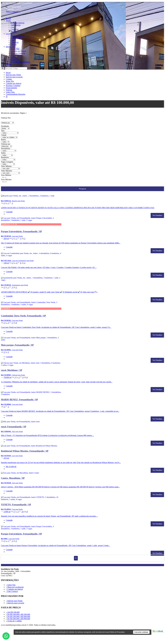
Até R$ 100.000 (13, 612)
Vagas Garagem (7, 162)
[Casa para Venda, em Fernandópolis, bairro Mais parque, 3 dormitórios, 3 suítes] (31, 340)
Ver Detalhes (157, 215)
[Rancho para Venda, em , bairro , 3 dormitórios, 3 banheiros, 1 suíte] (31, 196)
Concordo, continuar (141, 632)
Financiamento (16, 55)
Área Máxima (6, 179)
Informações (10, 47)
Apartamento (16, 25)
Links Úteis (15, 60)
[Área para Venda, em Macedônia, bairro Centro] (31, 473)
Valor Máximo (6, 171)
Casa (12, 27)
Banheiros (5, 157)
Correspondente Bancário (20, 62)
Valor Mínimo (6, 166)
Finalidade (5, 126)
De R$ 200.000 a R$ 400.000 (18, 617)
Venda (8, 21)
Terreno (14, 31)
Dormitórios (5, 148)
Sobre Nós (15, 49)
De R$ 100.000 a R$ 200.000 (18, 614)
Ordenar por (5, 144)
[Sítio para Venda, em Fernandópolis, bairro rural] (31, 422)
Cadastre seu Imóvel (18, 51)
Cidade (3, 135)
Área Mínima (6, 175)
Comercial (14, 29)
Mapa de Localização (15, 587)
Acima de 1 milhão (14, 621)
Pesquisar (82, 189)
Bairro (3, 139)
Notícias (14, 57)
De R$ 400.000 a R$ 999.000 (18, 619)
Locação (9, 34)
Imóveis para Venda (13, 75)
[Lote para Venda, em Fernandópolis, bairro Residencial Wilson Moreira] (31, 446)
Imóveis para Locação (14, 77)
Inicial (8, 18)
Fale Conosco (12, 591)
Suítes (3, 153)
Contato (9, 64)
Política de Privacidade (117, 632)
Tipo (2, 131)
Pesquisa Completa (18, 53)
